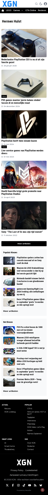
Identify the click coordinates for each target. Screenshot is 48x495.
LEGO (8, 10)
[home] (2, 10)
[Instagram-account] (18, 485)
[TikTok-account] (24, 485)
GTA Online (30, 10)
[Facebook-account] (12, 485)
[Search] (36, 3)
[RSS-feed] (35, 485)
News (4, 56)
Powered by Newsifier (24, 490)
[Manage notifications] (42, 490)
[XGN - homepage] (9, 4)
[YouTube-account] (29, 485)
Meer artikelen (24, 244)
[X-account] (7, 485)
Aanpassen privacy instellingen (24, 475)
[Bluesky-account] (40, 485)
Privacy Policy (17, 470)
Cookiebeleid (31, 470)
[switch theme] (40, 3)
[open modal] (45, 3)
